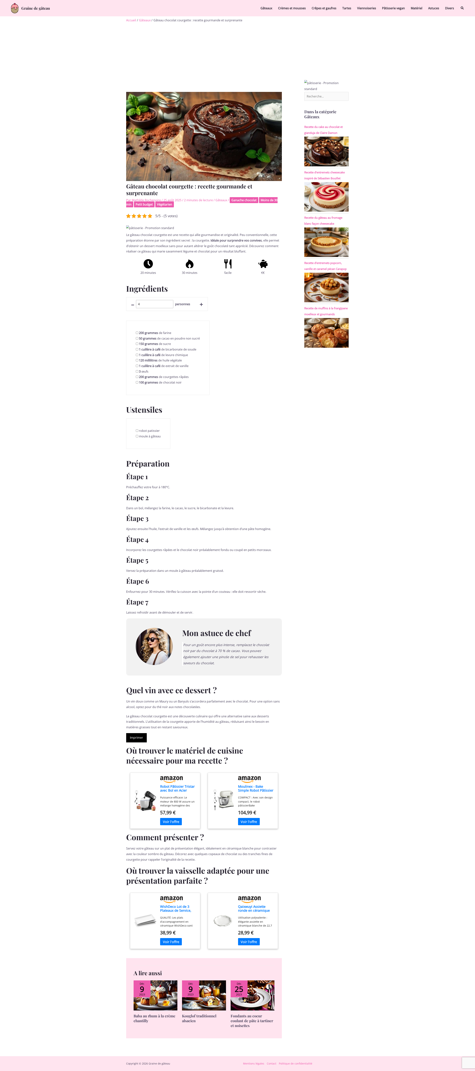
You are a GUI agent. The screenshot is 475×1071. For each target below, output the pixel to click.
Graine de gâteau (35, 8)
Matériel (416, 8)
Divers (449, 8)
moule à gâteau (150, 436)
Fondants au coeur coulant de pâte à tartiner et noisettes (252, 1020)
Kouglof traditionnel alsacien (199, 1018)
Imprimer (136, 738)
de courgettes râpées (164, 377)
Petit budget (144, 204)
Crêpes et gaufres (324, 8)
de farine (155, 333)
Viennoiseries (366, 8)
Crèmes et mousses (292, 8)
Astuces (433, 8)
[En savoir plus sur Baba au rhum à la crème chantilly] (155, 995)
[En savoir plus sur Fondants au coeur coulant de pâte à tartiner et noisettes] (252, 995)
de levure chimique (163, 355)
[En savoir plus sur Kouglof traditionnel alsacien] (204, 995)
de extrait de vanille (164, 366)
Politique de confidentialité (295, 1063)
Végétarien (164, 204)
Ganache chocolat (244, 200)
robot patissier (149, 431)
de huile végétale (160, 360)
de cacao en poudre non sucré (169, 338)
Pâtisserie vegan (393, 8)
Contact (271, 1063)
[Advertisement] (237, 50)
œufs (143, 371)
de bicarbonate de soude (167, 349)
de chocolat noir (160, 382)
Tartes (346, 8)
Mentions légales (253, 1063)
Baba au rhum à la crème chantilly (154, 1018)
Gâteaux (266, 8)
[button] (462, 8)
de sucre (155, 344)
